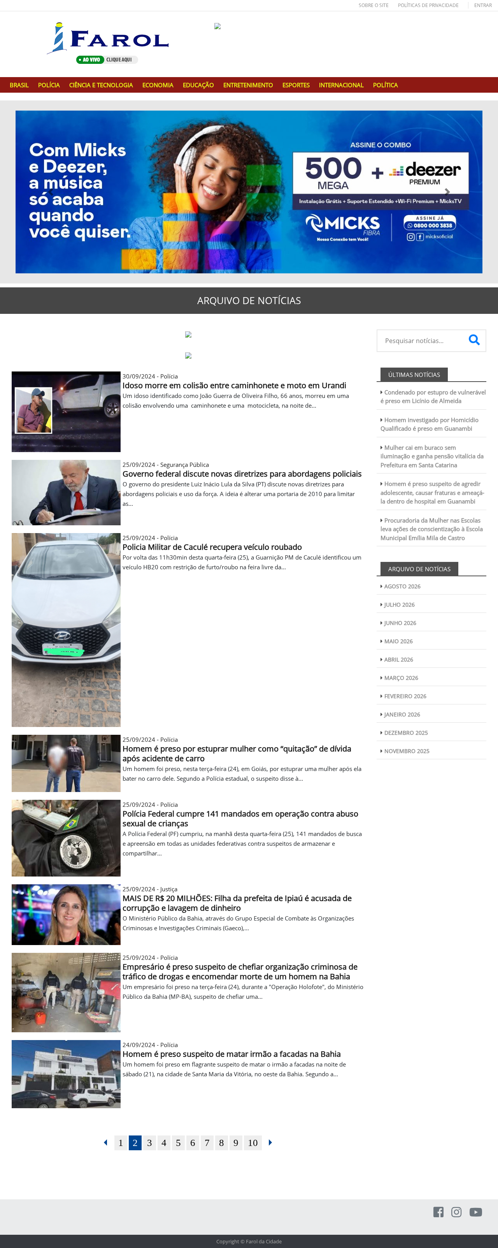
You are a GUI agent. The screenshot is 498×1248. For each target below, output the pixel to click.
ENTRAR (483, 5)
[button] (51, 192)
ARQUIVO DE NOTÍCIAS (419, 569)
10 (253, 1142)
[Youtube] (475, 1212)
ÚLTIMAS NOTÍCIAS (414, 374)
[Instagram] (456, 1212)
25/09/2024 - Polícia (237, 749)
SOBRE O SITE (374, 5)
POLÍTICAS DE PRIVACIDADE (428, 5)
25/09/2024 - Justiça (237, 898)
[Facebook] (438, 1212)
